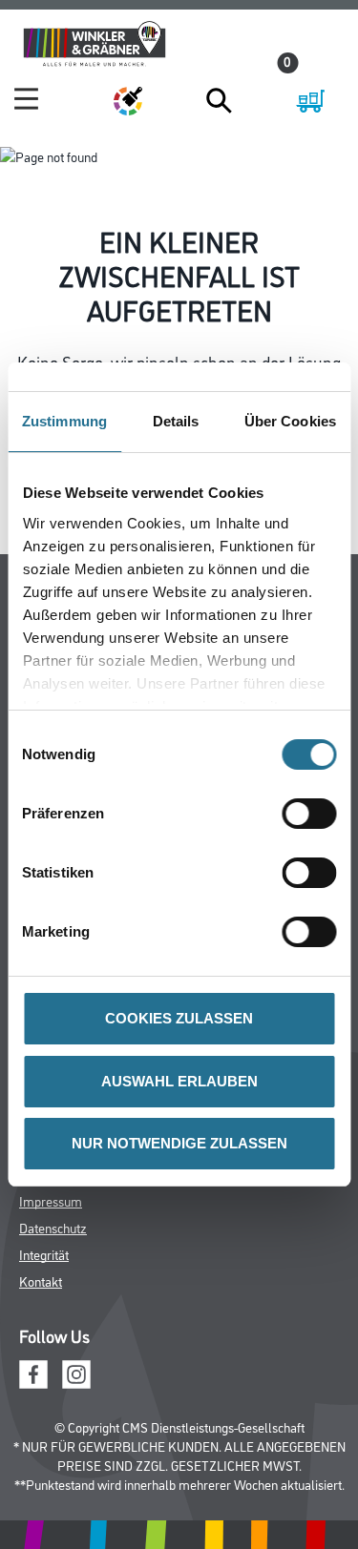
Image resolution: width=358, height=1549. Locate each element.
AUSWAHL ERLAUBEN (179, 1081)
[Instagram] (76, 1372)
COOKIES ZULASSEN (179, 1018)
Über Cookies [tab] (290, 421)
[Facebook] (33, 1372)
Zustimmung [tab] (64, 421)
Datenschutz (53, 1227)
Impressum (50, 1200)
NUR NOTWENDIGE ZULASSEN (179, 1143)
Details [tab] (176, 421)
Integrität (44, 1254)
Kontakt (40, 1280)
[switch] (313, 813)
